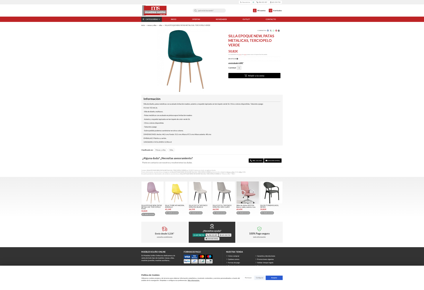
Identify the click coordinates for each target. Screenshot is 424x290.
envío (239, 54)
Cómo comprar (233, 256)
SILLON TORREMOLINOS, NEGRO (269, 206)
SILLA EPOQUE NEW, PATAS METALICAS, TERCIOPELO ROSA (151, 207)
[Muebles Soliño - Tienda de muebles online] (154, 10)
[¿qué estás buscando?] (209, 10)
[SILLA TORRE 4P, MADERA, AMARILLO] (176, 192)
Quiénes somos (233, 259)
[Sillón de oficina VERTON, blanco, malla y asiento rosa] (248, 192)
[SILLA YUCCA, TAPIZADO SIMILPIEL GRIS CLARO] (224, 192)
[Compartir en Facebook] (268, 30)
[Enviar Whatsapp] (253, 2)
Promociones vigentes (265, 259)
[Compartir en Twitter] (271, 30)
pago (245, 54)
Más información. (194, 280)
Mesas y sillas (230, 172)
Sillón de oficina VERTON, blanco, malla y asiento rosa (245, 206)
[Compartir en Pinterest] (276, 30)
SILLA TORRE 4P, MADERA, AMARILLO (174, 206)
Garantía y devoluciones (266, 256)
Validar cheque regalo (265, 262)
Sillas (240, 172)
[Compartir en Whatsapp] (273, 30)
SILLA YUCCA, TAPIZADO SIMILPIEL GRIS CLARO (222, 206)
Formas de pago (234, 262)
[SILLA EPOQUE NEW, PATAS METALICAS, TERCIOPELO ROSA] (152, 192)
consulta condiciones (164, 237)
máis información (259, 237)
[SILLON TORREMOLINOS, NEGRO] (271, 192)
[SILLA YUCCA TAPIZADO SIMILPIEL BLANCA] (200, 192)
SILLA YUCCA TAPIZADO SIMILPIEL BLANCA (198, 206)
